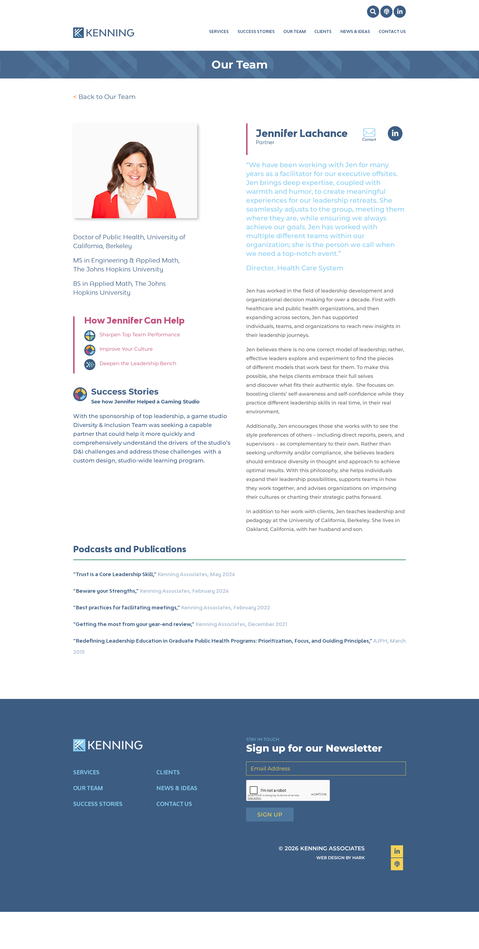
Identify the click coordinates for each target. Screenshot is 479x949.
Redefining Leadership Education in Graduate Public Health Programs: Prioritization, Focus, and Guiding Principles (222, 641)
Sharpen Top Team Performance (140, 335)
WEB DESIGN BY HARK (340, 857)
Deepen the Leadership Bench (138, 363)
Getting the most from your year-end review (133, 624)
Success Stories (125, 391)
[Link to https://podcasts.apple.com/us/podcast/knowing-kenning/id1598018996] (386, 12)
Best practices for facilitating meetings (126, 607)
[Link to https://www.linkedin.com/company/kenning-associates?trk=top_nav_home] (400, 12)
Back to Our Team (107, 97)
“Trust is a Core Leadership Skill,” (114, 574)
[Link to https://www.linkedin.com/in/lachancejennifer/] (395, 133)
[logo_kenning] (103, 23)
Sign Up (269, 814)
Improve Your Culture (126, 349)
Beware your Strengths (105, 591)
